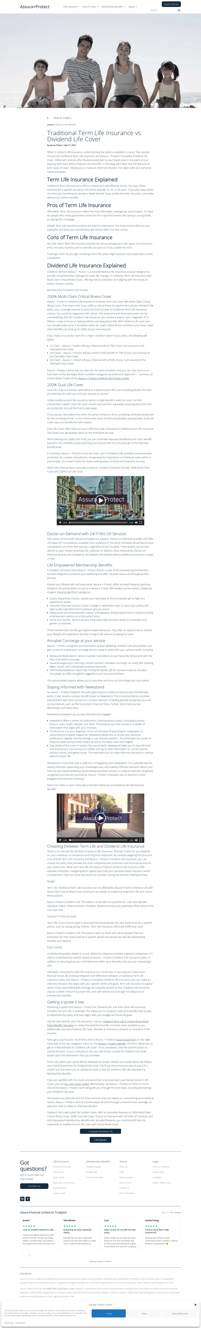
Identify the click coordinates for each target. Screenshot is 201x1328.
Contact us (34, 1186)
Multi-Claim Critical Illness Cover (60, 1288)
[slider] (98, 522)
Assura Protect (56, 145)
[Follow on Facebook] (28, 1199)
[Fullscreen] (140, 522)
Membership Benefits (112, 7)
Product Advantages (66, 124)
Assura (131, 7)
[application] (100, 500)
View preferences (180, 1313)
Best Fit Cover (89, 7)
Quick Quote (171, 4)
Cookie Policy (9, 1322)
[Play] (60, 522)
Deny (144, 1313)
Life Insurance (70, 7)
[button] (195, 1304)
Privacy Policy (20, 1322)
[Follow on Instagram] (22, 1199)
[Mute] (136, 522)
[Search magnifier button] (179, 10)
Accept (109, 1313)
